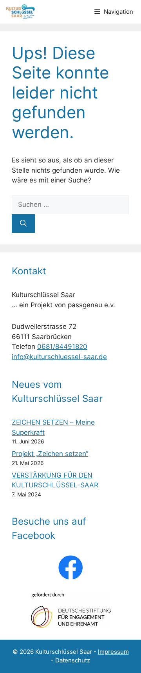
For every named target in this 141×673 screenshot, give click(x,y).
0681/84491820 (62, 346)
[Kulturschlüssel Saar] (21, 12)
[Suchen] (23, 223)
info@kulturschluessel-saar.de (59, 357)
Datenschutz (72, 660)
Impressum (113, 651)
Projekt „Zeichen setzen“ (50, 454)
